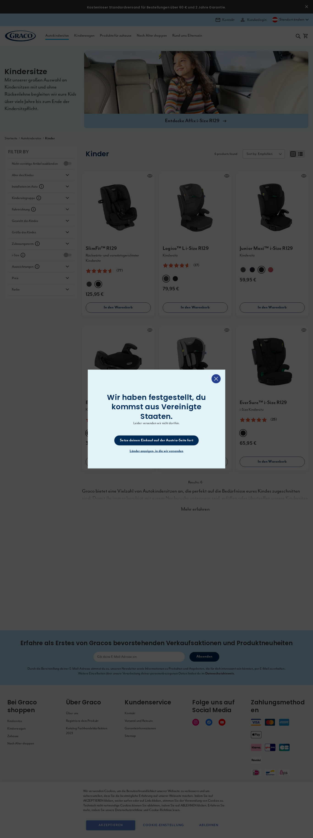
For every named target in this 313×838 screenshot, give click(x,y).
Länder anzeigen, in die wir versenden (157, 451)
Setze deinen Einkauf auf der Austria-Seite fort (156, 440)
